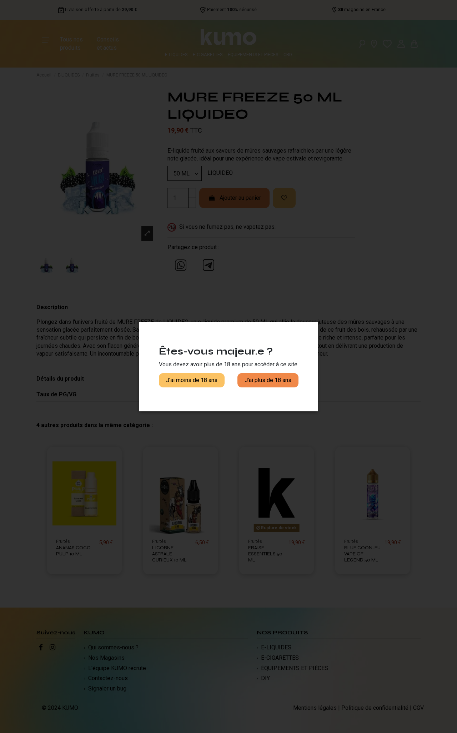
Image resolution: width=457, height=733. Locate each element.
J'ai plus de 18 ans (268, 380)
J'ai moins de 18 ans (191, 380)
